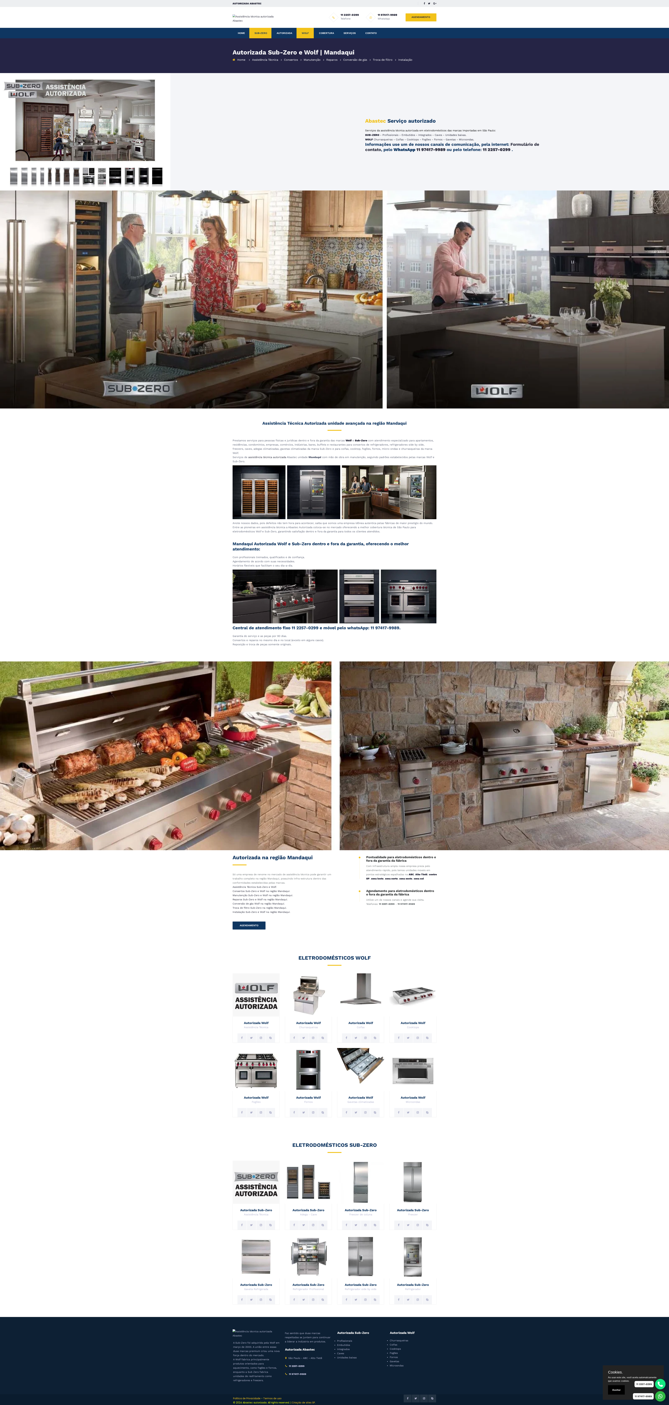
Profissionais (390, 135)
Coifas (400, 139)
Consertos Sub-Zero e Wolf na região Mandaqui (261, 891)
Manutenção (312, 59)
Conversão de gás (355, 59)
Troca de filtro (383, 59)
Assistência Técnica (265, 59)
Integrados (425, 135)
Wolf (305, 33)
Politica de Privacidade (246, 1398)
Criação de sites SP (303, 1402)
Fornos (438, 139)
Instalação (405, 59)
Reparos (331, 59)
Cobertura (326, 33)
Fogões (426, 139)
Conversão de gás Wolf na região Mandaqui (258, 903)
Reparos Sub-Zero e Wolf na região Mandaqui (260, 899)
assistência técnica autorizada (267, 457)
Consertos (291, 59)
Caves (438, 135)
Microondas (466, 139)
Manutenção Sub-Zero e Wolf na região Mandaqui (262, 895)
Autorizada (284, 33)
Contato (371, 33)
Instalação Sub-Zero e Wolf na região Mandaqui (261, 912)
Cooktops (413, 139)
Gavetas (451, 139)
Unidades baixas (455, 135)
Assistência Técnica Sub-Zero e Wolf (254, 887)
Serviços (350, 33)
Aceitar (616, 1389)
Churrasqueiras (383, 139)
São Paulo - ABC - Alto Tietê (305, 1358)
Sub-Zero (261, 33)
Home (241, 33)
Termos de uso (272, 1398)
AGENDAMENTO (421, 17)
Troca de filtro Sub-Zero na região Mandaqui (259, 907)
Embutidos (408, 135)
